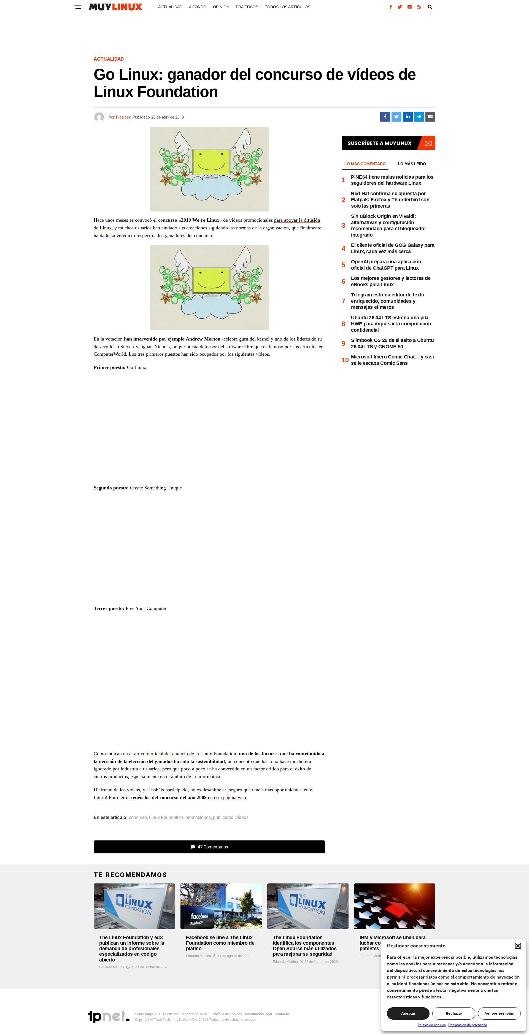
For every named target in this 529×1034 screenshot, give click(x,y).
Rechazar (454, 1014)
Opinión (221, 7)
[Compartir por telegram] (419, 117)
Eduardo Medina (111, 967)
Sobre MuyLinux (147, 1014)
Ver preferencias (499, 1014)
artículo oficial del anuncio (161, 753)
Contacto (282, 1014)
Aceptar (408, 1014)
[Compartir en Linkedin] (408, 117)
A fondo (197, 7)
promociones (198, 817)
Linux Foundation (166, 817)
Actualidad (170, 7)
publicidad (223, 817)
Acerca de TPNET (196, 1014)
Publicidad (171, 1014)
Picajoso (123, 117)
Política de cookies (432, 1025)
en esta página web (227, 797)
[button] (518, 946)
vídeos (242, 817)
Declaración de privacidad (467, 1025)
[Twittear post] (396, 117)
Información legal (258, 1014)
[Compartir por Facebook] (385, 117)
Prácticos (247, 7)
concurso (138, 817)
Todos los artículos (287, 7)
